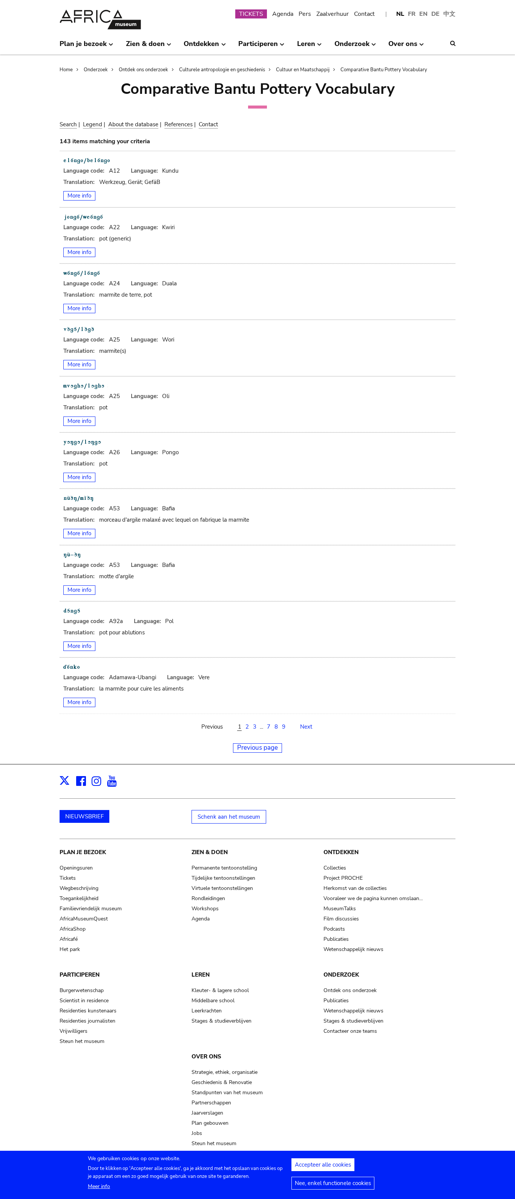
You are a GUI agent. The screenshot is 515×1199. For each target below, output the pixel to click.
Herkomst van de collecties (355, 888)
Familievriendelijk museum (91, 908)
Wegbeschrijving (79, 888)
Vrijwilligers (73, 1031)
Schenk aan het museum (229, 817)
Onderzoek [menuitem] (351, 46)
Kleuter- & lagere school (220, 990)
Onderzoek (96, 69)
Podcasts (334, 929)
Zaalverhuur (332, 14)
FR (411, 14)
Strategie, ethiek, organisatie (225, 1072)
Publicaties (336, 939)
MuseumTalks (339, 908)
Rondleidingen (208, 898)
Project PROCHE (343, 878)
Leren (201, 974)
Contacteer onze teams (350, 1031)
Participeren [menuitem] (258, 46)
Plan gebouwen (210, 1123)
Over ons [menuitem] (402, 46)
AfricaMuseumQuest (84, 918)
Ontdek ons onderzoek (143, 69)
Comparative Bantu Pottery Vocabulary (383, 69)
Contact (364, 14)
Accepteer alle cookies (323, 1164)
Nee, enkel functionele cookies (333, 1183)
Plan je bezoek (83, 852)
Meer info (99, 1186)
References (178, 124)
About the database (133, 124)
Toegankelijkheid (79, 898)
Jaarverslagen (207, 1112)
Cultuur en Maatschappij (303, 69)
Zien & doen (210, 852)
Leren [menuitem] (306, 46)
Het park (70, 949)
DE (435, 14)
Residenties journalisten (87, 1020)
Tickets (68, 878)
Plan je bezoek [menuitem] (83, 46)
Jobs (197, 1133)
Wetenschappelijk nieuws (353, 949)
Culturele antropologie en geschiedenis (222, 69)
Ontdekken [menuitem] (201, 46)
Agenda (282, 14)
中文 (449, 14)
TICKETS (251, 14)
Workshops (205, 908)
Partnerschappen (211, 1102)
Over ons (206, 1056)
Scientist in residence (84, 1000)
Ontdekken (341, 852)
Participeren (80, 974)
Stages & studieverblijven (221, 1020)
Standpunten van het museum (227, 1092)
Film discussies (341, 918)
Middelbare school (213, 1000)
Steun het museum (82, 1041)
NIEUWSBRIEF (84, 816)
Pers (305, 14)
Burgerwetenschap (82, 990)
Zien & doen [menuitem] (145, 46)
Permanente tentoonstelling (224, 867)
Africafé (69, 939)
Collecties (334, 867)
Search (68, 124)
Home (66, 69)
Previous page (257, 747)
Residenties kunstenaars (88, 1010)
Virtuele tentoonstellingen (222, 888)
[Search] (452, 43)
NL (400, 14)
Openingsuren (76, 867)
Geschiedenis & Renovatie (222, 1082)
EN (423, 14)
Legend (92, 124)
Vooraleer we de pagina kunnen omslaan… (373, 898)
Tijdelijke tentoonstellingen (223, 878)
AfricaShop (73, 929)
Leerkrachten (207, 1010)
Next (306, 726)
